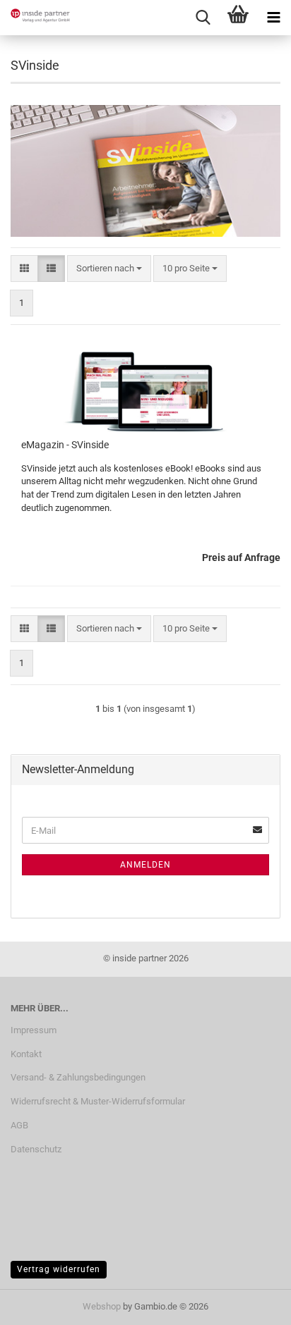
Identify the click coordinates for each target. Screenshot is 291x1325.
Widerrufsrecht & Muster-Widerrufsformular (98, 1101)
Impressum (34, 1030)
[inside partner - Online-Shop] (35, 17)
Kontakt (26, 1054)
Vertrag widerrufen (58, 1269)
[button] (24, 269)
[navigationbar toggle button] (273, 17)
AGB (19, 1125)
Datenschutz (36, 1149)
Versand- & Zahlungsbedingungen (78, 1077)
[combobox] (109, 269)
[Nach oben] (252, 1303)
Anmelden (145, 865)
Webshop (102, 1306)
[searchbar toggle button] (202, 17)
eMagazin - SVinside (65, 444)
